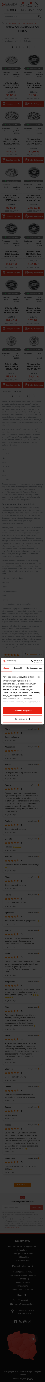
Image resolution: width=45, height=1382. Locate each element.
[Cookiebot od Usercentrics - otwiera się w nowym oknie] (31, 661)
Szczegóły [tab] (18, 668)
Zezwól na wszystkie (23, 711)
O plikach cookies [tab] (34, 668)
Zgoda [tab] (6, 668)
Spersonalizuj (21, 719)
